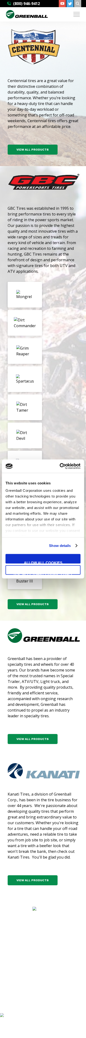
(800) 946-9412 (26, 3)
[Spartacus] (25, 379)
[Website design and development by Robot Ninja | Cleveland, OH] (43, 1020)
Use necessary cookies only (43, 573)
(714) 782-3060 (47, 947)
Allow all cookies (43, 562)
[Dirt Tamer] (25, 407)
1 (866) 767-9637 (46, 997)
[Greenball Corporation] (27, 17)
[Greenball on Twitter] (70, 3)
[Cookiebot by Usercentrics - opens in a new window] (61, 466)
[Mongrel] (25, 295)
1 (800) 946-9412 (46, 972)
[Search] (77, 3)
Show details (60, 546)
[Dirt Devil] (25, 435)
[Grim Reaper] (25, 351)
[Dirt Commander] (25, 323)
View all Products (32, 149)
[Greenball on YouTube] (62, 3)
